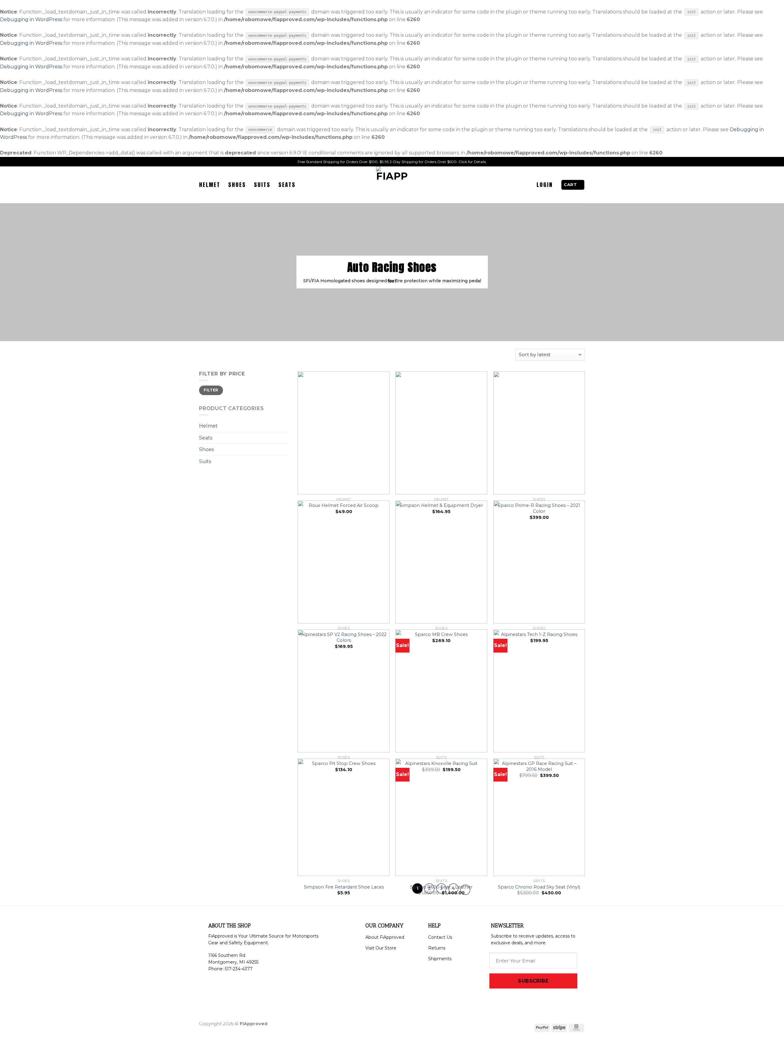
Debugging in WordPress (31, 19)
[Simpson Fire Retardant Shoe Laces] (344, 817)
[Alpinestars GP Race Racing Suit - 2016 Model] (539, 691)
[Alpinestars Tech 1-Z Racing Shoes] (539, 561)
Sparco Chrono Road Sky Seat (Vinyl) (539, 887)
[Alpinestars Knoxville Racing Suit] (441, 691)
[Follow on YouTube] (244, 982)
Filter (211, 390)
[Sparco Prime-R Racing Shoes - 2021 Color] (539, 432)
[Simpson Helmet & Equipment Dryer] (441, 432)
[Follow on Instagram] (230, 982)
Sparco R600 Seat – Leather (441, 887)
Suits (262, 185)
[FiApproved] (392, 184)
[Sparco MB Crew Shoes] (441, 561)
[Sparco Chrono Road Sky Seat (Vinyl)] (539, 817)
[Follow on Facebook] (215, 982)
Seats (287, 185)
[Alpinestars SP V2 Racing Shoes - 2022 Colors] (344, 561)
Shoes (237, 185)
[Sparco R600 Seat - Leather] (441, 817)
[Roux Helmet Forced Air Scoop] (344, 432)
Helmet (209, 185)
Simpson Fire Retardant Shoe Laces (344, 887)
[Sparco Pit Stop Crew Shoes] (344, 691)
